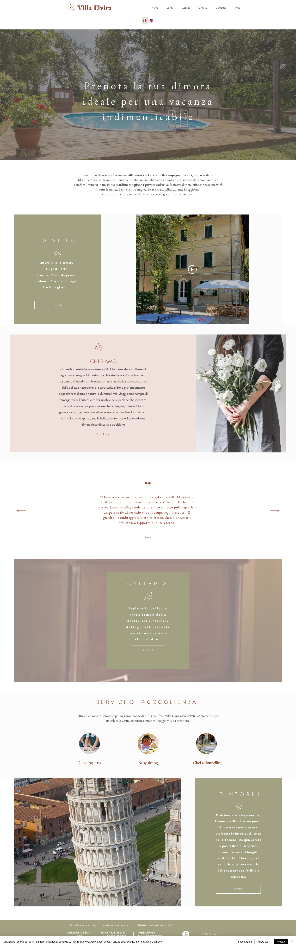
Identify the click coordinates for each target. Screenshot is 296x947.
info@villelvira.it (146, 933)
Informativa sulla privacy (148, 941)
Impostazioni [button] (245, 941)
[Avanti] (274, 510)
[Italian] (145, 20)
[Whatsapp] (185, 934)
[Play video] (192, 269)
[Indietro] (21, 510)
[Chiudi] (292, 941)
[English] (151, 20)
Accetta (281, 941)
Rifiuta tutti (263, 941)
